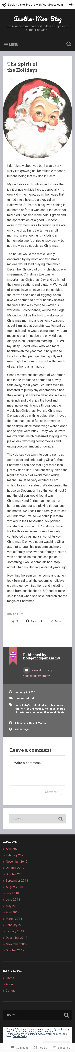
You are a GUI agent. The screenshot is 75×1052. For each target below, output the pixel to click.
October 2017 (15, 950)
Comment (51, 791)
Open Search (68, 44)
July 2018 (12, 893)
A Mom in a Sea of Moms (30, 723)
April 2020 (13, 849)
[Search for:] (37, 818)
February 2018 (15, 925)
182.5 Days (22, 729)
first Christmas (33, 708)
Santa (60, 712)
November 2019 (17, 861)
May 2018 (12, 906)
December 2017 (16, 938)
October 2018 (15, 874)
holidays (50, 708)
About (10, 984)
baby (18, 705)
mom (35, 712)
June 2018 (13, 899)
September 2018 (17, 880)
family (18, 708)
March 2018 (14, 919)
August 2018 (14, 887)
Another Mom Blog (37, 19)
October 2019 (15, 868)
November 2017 (17, 944)
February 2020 (15, 855)
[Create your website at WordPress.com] (37, 4)
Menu (13, 45)
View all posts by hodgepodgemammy (38, 673)
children (42, 705)
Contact (11, 990)
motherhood (48, 712)
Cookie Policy (20, 1036)
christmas (56, 705)
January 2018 (15, 931)
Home (10, 978)
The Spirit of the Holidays (22, 67)
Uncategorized (24, 698)
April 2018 (13, 912)
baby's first (29, 705)
